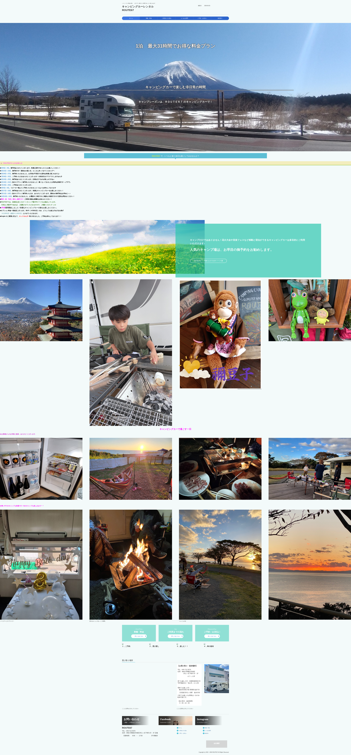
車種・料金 (149, 18)
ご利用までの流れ (166, 18)
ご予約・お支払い (202, 18)
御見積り (220, 18)
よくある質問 (184, 18)
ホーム (131, 18)
